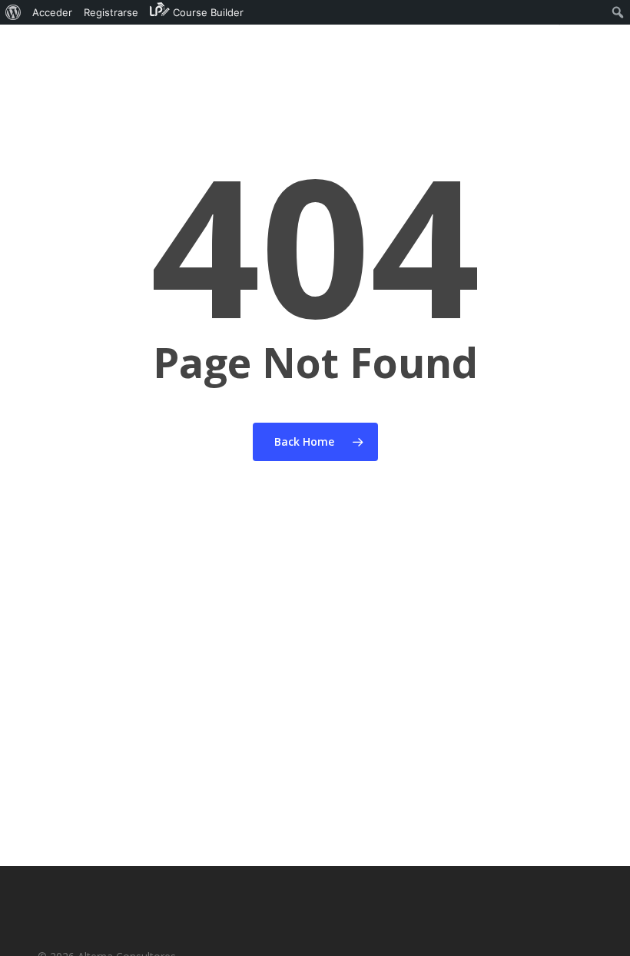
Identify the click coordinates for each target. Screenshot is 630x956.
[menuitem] (13, 12)
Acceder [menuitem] (52, 12)
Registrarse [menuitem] (111, 12)
